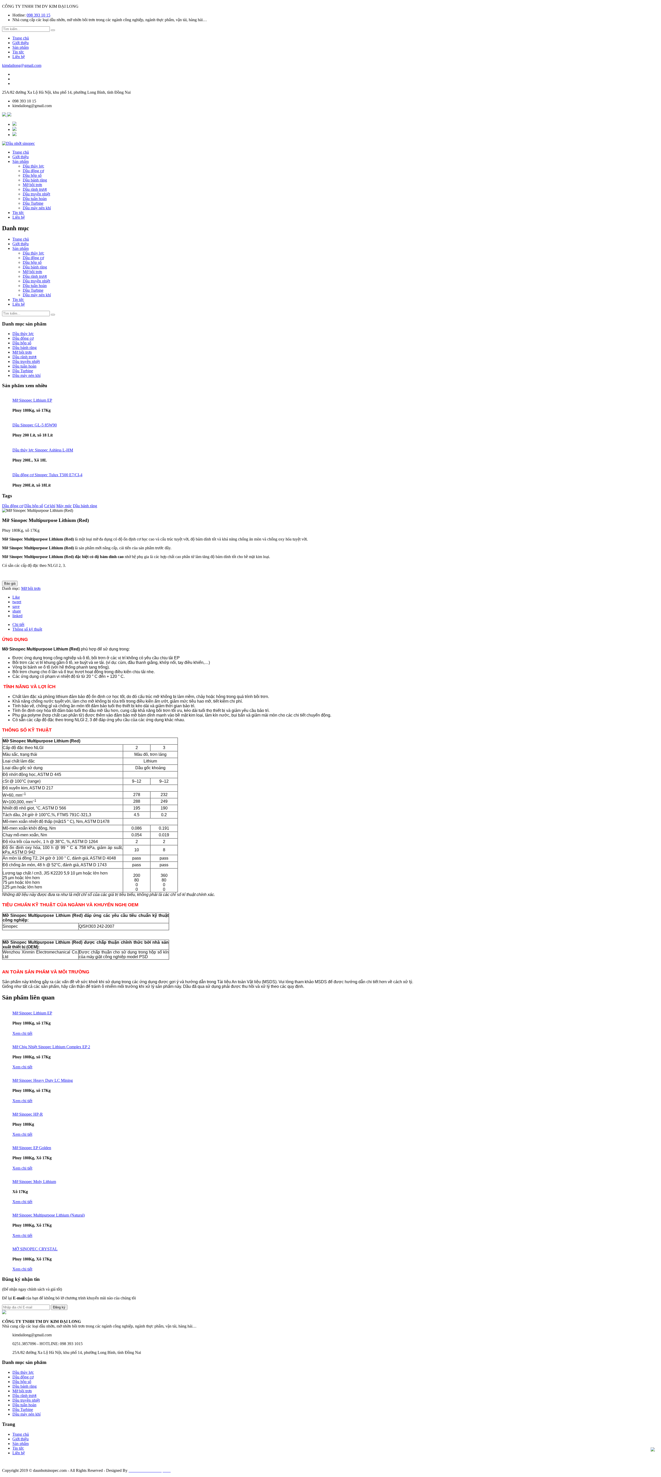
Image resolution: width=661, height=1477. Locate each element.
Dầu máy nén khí (37, 208)
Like (16, 597)
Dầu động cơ (33, 171)
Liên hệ (18, 56)
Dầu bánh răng (35, 180)
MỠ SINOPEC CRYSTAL (35, 1249)
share (16, 611)
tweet (16, 602)
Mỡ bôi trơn (32, 184)
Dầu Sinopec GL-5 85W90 (34, 425)
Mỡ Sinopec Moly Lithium (34, 1181)
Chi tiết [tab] (18, 624)
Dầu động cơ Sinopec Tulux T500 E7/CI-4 (47, 475)
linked (17, 616)
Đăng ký (59, 1307)
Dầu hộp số (32, 175)
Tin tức (18, 52)
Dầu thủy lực (33, 166)
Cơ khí (49, 506)
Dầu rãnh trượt (35, 189)
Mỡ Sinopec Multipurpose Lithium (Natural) (48, 1215)
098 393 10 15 (38, 15)
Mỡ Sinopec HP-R (27, 1114)
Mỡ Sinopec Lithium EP (32, 400)
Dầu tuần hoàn (35, 198)
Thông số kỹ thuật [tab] (27, 629)
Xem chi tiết (22, 1033)
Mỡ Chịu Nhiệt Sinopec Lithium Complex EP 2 (51, 1047)
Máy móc (64, 506)
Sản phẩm (20, 47)
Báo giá (9, 583)
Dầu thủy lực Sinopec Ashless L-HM (42, 450)
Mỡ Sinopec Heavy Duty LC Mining (42, 1080)
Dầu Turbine (33, 203)
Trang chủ (20, 38)
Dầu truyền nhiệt (36, 194)
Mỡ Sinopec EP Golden (31, 1148)
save (16, 606)
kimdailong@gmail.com (21, 65)
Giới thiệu (20, 43)
